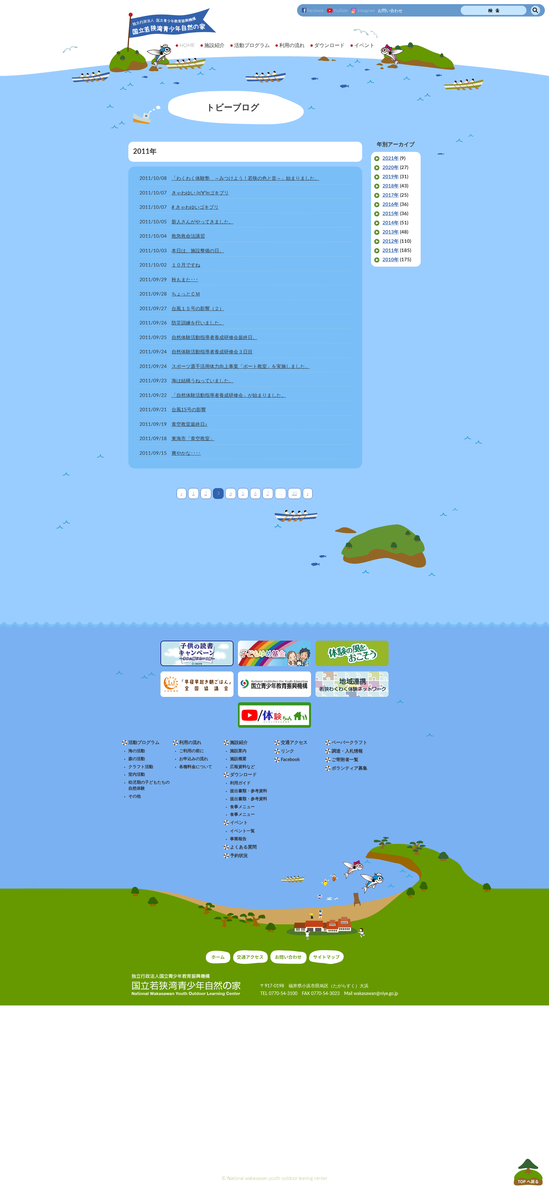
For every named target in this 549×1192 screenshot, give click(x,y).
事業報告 (238, 839)
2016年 (391, 204)
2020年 (391, 167)
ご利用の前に (191, 751)
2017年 (391, 195)
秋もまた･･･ (185, 279)
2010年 (391, 259)
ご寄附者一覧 (345, 760)
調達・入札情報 (347, 751)
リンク (287, 751)
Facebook (315, 11)
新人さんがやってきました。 (203, 222)
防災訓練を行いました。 (198, 323)
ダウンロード (243, 775)
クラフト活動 (140, 767)
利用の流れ (190, 742)
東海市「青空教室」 (193, 438)
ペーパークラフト (349, 742)
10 (294, 493)
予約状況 (239, 856)
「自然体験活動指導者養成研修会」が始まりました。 (229, 395)
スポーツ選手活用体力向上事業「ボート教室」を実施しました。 (241, 366)
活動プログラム (143, 742)
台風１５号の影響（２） (198, 308)
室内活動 (136, 774)
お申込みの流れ (193, 759)
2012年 (391, 241)
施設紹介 (239, 742)
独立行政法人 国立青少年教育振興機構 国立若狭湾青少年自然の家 (163, 40)
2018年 (391, 186)
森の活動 (136, 759)
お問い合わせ (390, 11)
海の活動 (136, 751)
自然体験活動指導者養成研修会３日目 (212, 352)
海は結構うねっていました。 (203, 380)
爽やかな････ (186, 453)
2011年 (391, 250)
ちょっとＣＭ (186, 294)
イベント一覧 (242, 831)
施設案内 (238, 751)
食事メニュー (242, 807)
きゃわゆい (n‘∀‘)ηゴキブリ (200, 193)
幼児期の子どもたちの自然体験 (149, 785)
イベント (239, 823)
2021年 (391, 158)
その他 (134, 796)
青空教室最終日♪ (189, 424)
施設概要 (238, 759)
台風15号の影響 (189, 409)
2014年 (391, 223)
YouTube (341, 11)
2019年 (391, 176)
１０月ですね (186, 265)
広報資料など (242, 767)
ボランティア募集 (349, 768)
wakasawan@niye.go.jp (376, 993)
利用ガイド (240, 783)
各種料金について (195, 767)
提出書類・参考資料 (248, 791)
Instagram (366, 11)
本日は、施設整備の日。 (198, 251)
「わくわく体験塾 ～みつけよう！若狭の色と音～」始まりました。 (245, 178)
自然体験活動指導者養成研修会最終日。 (214, 337)
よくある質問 (243, 847)
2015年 (391, 213)
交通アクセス (294, 742)
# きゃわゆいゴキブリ (195, 207)
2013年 (391, 232)
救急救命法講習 (188, 236)
